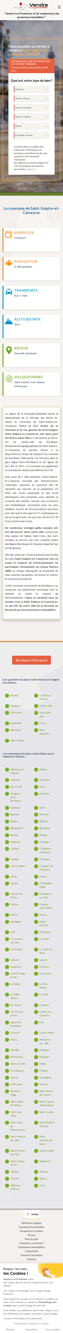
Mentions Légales (32, 1223)
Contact (31, 1259)
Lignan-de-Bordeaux (16, 1024)
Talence (43, 1171)
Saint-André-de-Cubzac (46, 1093)
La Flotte (44, 938)
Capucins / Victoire (45, 697)
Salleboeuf (45, 1161)
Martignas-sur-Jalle (45, 1041)
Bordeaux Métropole (31, 660)
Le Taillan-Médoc (15, 996)
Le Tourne (15, 1005)
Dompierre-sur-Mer (45, 895)
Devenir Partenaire (32, 1255)
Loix (41, 1022)
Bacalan (14, 695)
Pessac (14, 1077)
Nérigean (44, 1056)
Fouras (43, 914)
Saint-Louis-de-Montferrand (17, 1126)
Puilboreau (16, 1084)
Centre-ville (45, 705)
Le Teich (43, 994)
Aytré (42, 807)
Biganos (43, 821)
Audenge (15, 807)
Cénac (13, 876)
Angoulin (15, 779)
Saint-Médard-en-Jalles (18, 1138)
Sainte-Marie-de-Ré (17, 1163)
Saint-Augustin (44, 732)
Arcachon (44, 779)
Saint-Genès (17, 740)
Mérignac (44, 1050)
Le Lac (42, 723)
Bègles (14, 821)
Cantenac (44, 859)
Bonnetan (44, 828)
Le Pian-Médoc (43, 986)
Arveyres (44, 793)
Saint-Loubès (46, 1112)
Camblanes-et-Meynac (45, 850)
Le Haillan (15, 984)
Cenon (43, 876)
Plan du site (31, 1239)
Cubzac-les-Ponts (16, 895)
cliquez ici (31, 169)
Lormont (15, 1032)
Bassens (14, 814)
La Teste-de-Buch (46, 951)
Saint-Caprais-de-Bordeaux (47, 1103)
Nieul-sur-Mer (18, 1063)
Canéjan (14, 859)
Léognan (44, 1005)
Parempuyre (17, 1070)
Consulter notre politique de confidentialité (22, 1318)
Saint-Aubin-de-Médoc (17, 1103)
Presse (31, 1235)
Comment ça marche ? (31, 1243)
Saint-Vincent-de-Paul (18, 1152)
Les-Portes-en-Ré (17, 1013)
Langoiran (15, 966)
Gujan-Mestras (43, 923)
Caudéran (15, 705)
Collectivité (31, 1251)
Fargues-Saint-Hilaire (46, 906)
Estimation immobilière (31, 1247)
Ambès (43, 769)
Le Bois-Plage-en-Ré (18, 975)
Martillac (14, 1050)
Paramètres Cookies (31, 1231)
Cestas (14, 883)
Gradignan (16, 921)
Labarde (14, 959)
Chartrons (16, 712)
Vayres (43, 1178)
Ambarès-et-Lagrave (17, 771)
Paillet (42, 1063)
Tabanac (14, 1171)
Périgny (43, 1070)
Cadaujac (44, 841)
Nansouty (15, 730)
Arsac (42, 786)
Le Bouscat (45, 973)
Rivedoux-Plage (15, 1093)
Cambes (14, 848)
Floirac (14, 914)
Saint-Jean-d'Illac (16, 1114)
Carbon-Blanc (17, 866)
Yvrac (42, 1185)
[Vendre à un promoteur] (30, 6)
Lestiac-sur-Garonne (46, 1013)
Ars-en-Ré (16, 786)
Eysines (14, 904)
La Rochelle (16, 949)
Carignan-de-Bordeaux (46, 868)
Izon (12, 932)
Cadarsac (15, 841)
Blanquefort (17, 828)
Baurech (43, 814)
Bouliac (14, 835)
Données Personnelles (31, 1227)
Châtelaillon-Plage (46, 885)
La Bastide (15, 723)
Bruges (43, 835)
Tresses (14, 1178)
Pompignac (45, 1077)
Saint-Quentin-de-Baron (46, 1140)
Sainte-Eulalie (46, 1150)
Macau (13, 1039)
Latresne (44, 966)
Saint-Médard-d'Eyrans (47, 1124)
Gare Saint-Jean (45, 714)
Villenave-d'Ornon (15, 1187)
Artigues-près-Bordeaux (15, 797)
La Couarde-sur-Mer (17, 940)
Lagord (43, 959)
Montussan (16, 1056)
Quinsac (43, 1084)
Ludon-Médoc (47, 1032)
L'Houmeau (45, 932)
